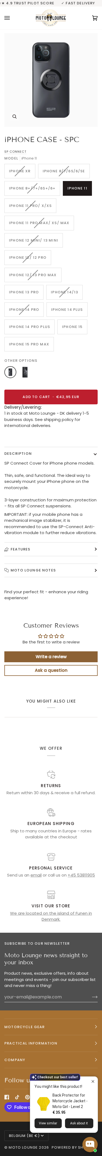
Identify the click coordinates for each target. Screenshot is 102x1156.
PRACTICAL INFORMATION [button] (31, 1043)
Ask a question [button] (51, 670)
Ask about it (79, 1123)
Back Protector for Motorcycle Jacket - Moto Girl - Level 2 (70, 1101)
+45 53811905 (81, 875)
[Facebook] (6, 1097)
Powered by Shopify (73, 1147)
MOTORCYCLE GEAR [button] (24, 1026)
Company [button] (14, 1059)
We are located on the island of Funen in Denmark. (51, 916)
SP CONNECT (15, 151)
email (36, 875)
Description (18, 453)
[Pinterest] (27, 1097)
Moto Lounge (24, 1147)
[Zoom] (51, 80)
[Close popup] (93, 1081)
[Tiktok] (17, 1097)
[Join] (90, 996)
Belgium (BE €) (24, 1135)
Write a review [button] (51, 657)
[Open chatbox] (90, 1144)
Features (20, 549)
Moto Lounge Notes (33, 570)
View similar (48, 1123)
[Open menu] (12, 18)
